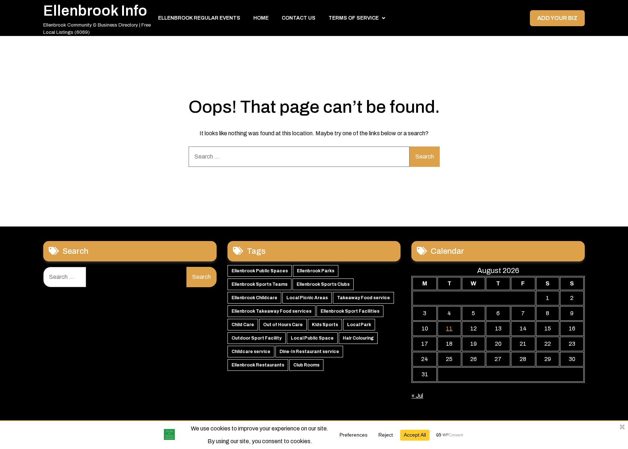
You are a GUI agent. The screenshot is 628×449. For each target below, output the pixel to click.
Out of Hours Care (283, 324)
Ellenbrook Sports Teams (259, 284)
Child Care (243, 324)
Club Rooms (306, 365)
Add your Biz (557, 18)
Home (261, 18)
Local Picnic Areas (307, 297)
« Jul (417, 396)
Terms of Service (354, 18)
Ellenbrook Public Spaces (260, 270)
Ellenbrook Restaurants (258, 365)
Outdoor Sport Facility (257, 338)
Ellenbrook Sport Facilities (350, 311)
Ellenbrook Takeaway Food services (271, 311)
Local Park (359, 324)
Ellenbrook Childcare (254, 297)
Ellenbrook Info (95, 11)
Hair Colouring (358, 338)
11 (449, 328)
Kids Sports (325, 324)
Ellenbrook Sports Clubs (323, 284)
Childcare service (251, 351)
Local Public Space (312, 338)
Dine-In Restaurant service (309, 351)
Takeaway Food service (363, 297)
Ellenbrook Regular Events (199, 18)
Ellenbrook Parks (315, 270)
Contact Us (298, 18)
